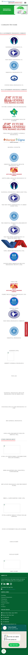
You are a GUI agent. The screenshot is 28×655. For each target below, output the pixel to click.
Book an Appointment (26, 329)
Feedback (4, 606)
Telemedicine (4, 599)
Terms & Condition (5, 602)
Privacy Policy (4, 601)
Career (3, 604)
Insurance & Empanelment (7, 597)
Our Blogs (4, 595)
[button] (25, 626)
